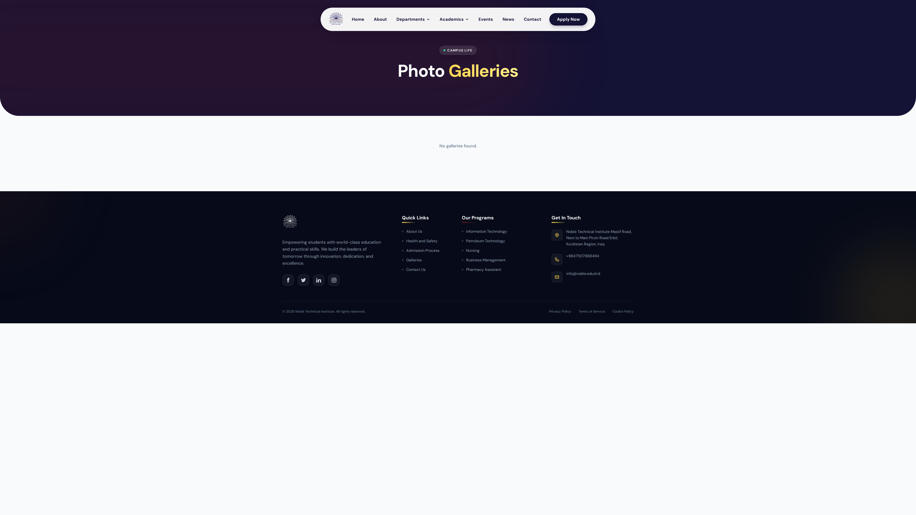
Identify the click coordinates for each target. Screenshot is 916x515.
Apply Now (568, 19)
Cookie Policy (623, 311)
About (380, 19)
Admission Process (422, 250)
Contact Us (416, 269)
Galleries (414, 260)
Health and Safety (421, 240)
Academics (452, 19)
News (508, 19)
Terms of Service (592, 311)
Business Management (485, 260)
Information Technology (486, 231)
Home (358, 19)
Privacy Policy (560, 311)
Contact (532, 19)
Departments (410, 19)
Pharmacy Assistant (483, 269)
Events (486, 19)
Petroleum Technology (485, 240)
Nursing (472, 250)
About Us (414, 231)
